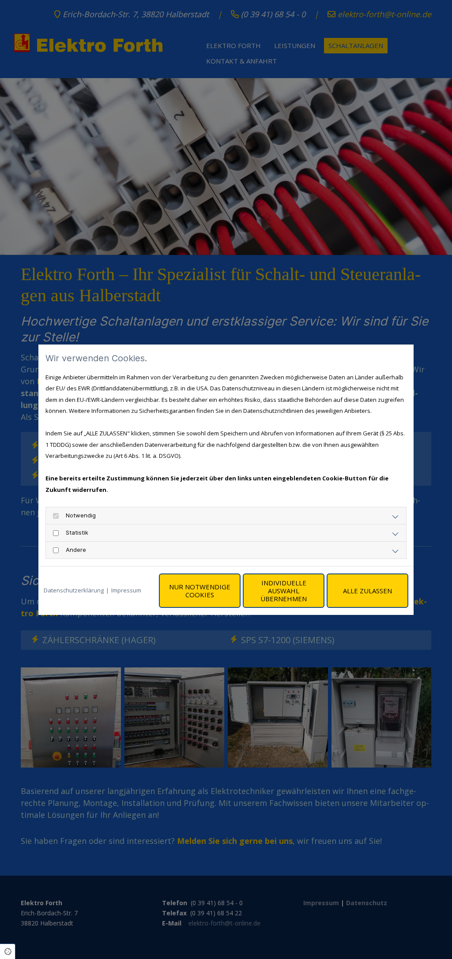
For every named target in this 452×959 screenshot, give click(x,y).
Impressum (126, 590)
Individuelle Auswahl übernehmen (283, 590)
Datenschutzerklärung (74, 590)
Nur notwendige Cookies (199, 590)
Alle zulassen (367, 590)
